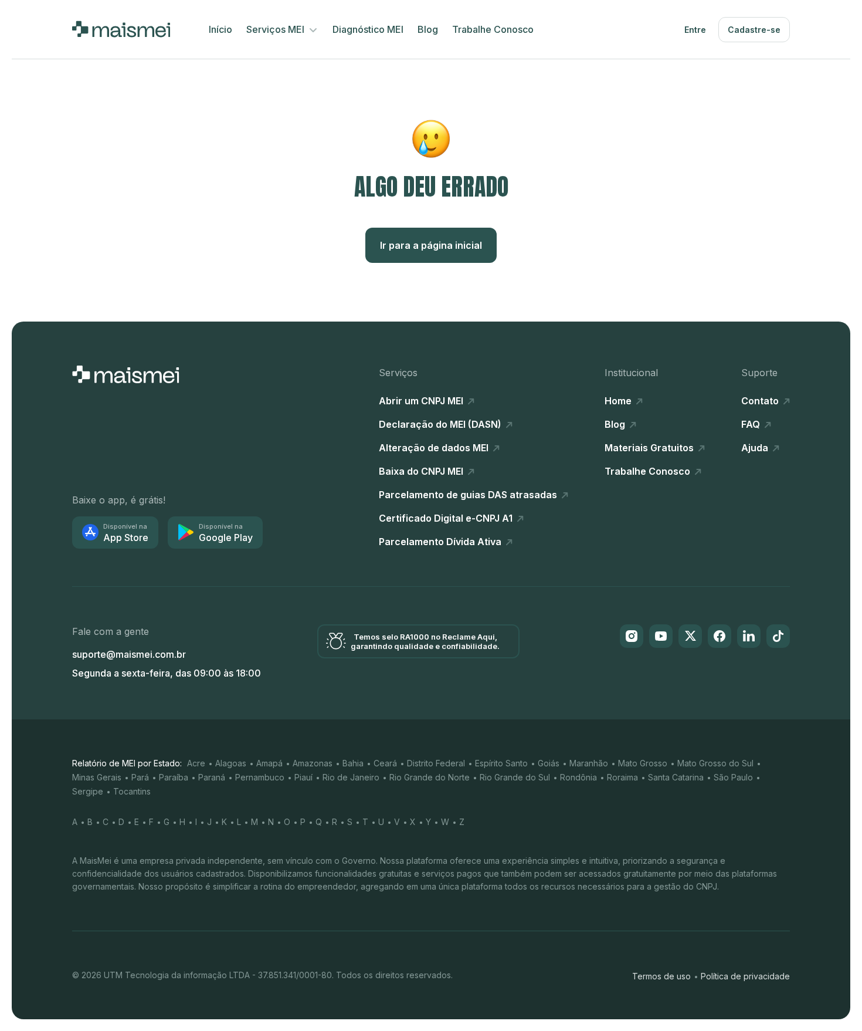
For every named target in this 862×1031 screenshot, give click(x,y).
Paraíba (173, 777)
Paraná (211, 777)
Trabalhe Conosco (493, 29)
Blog (428, 29)
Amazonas (312, 763)
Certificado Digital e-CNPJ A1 (447, 518)
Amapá (269, 763)
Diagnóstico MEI (367, 29)
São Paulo (733, 777)
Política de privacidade (745, 976)
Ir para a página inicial (431, 245)
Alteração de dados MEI (435, 448)
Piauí (303, 777)
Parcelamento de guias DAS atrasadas (469, 495)
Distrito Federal (436, 763)
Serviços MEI (276, 29)
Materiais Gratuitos (650, 448)
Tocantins (132, 791)
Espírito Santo (501, 763)
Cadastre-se (754, 30)
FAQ (751, 424)
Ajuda (756, 448)
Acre (196, 763)
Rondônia (578, 777)
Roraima (622, 777)
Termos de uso (661, 976)
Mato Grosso (642, 763)
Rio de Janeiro (351, 777)
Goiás (548, 763)
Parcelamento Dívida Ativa (441, 541)
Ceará (385, 763)
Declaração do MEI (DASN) (441, 424)
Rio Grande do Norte (429, 777)
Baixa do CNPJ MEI (422, 471)
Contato (761, 401)
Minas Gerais (96, 777)
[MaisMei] (121, 29)
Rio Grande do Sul (515, 777)
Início (220, 29)
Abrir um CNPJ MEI (422, 401)
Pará (140, 777)
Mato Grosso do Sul (715, 763)
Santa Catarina (676, 777)
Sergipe (87, 791)
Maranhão (588, 763)
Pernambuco (259, 777)
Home (619, 401)
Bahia (353, 763)
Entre (695, 30)
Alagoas (230, 763)
